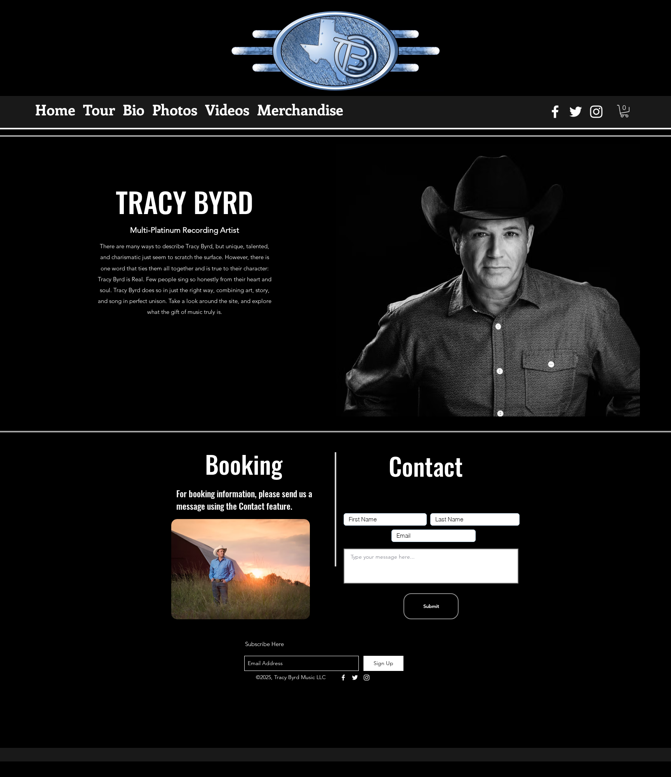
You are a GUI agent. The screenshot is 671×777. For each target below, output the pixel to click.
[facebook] (555, 111)
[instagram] (596, 111)
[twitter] (575, 111)
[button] (624, 111)
